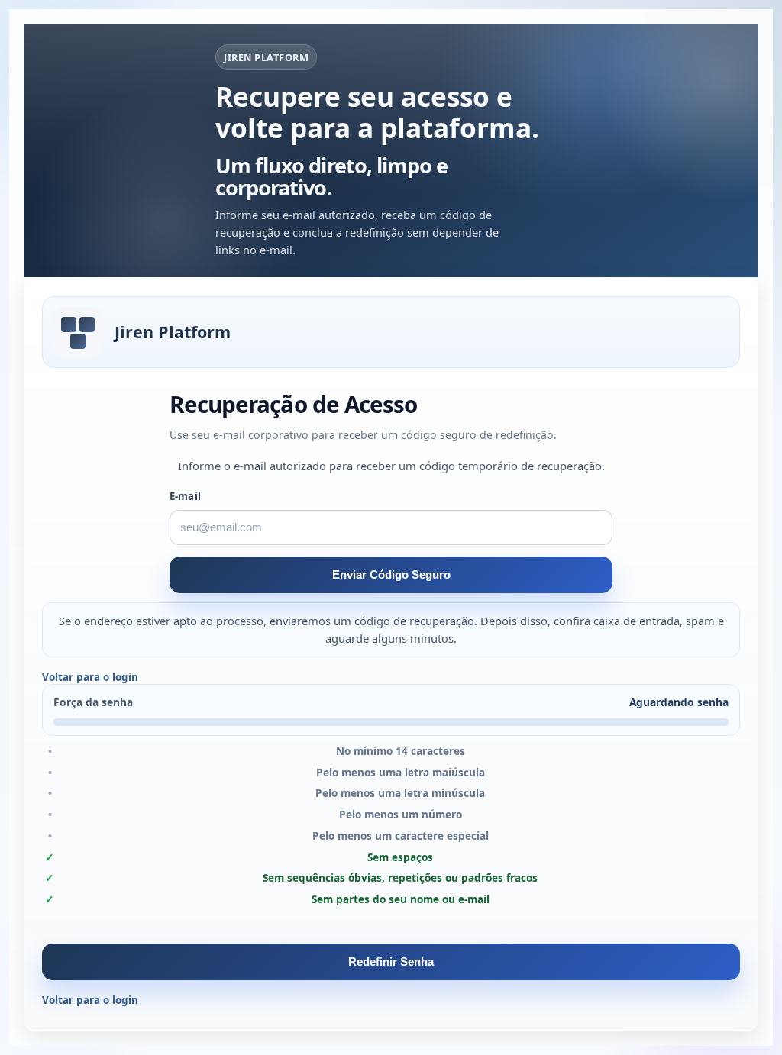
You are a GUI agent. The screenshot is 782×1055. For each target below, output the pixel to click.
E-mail (185, 496)
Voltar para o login (90, 677)
